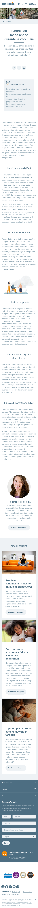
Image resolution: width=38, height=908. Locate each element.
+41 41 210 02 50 (17, 858)
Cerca (6, 843)
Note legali (16, 892)
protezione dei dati (15, 905)
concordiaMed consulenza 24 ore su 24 (21, 853)
